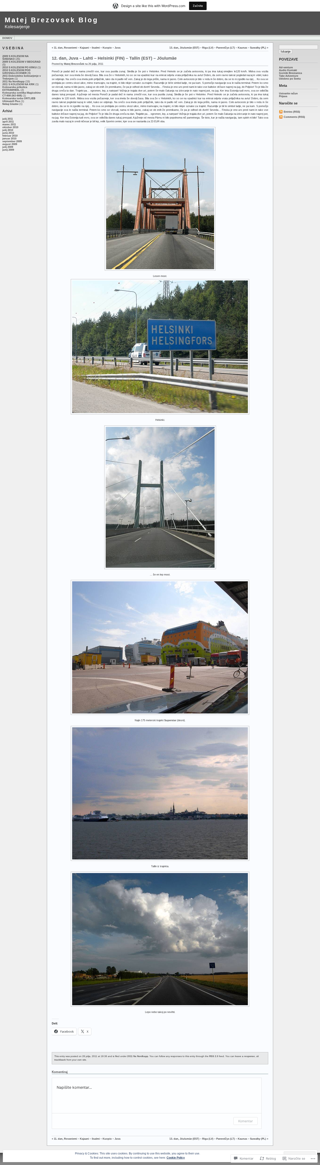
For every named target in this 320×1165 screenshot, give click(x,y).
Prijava (283, 96)
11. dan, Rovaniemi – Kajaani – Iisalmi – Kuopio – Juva (87, 47)
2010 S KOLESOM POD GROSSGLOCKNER (16, 71)
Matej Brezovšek (74, 63)
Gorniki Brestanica (290, 73)
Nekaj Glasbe (10, 104)
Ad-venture (286, 67)
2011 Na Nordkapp (13, 81)
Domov (7, 38)
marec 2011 (9, 124)
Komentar (245, 1121)
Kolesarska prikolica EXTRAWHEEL (14, 88)
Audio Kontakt (288, 70)
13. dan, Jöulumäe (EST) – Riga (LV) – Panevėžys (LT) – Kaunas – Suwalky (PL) (217, 47)
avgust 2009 (9, 144)
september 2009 (12, 141)
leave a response (245, 1056)
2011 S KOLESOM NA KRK (18, 84)
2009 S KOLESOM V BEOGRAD (21, 61)
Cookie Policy (176, 1157)
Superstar (170, 720)
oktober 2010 (10, 127)
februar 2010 (10, 135)
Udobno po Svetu (290, 78)
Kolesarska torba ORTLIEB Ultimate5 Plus (18, 100)
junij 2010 (8, 132)
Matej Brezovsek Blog (51, 20)
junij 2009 (8, 149)
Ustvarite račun (288, 93)
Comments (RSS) (294, 116)
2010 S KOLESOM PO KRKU (19, 67)
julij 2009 (7, 147)
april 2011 (8, 121)
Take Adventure (288, 75)
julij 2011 (7, 118)
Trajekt (140, 113)
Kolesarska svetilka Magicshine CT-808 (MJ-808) (21, 94)
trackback (60, 1059)
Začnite (198, 6)
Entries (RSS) (292, 111)
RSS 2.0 (213, 1056)
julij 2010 (7, 130)
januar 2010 (9, 138)
